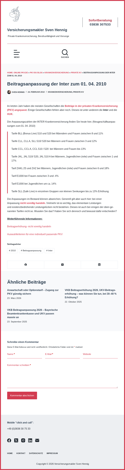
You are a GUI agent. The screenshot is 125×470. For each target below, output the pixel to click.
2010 (12, 250)
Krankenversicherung (57, 73)
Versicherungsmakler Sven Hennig (37, 30)
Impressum (52, 453)
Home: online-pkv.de (17, 73)
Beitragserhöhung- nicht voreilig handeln (29, 226)
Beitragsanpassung (31, 250)
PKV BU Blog (36, 73)
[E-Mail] (37, 440)
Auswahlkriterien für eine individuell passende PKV (35, 234)
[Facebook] (25, 265)
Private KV (76, 73)
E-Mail (49, 354)
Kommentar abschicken (22, 395)
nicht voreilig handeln (32, 203)
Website (87, 354)
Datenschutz (36, 453)
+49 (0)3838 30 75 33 (18, 428)
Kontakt (20, 453)
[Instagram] (23, 440)
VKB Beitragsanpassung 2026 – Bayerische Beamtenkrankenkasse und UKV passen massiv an (32, 314)
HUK (10, 114)
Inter (49, 250)
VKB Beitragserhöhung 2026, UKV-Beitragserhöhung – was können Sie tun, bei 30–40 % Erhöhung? (90, 294)
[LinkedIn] (99, 265)
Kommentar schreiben (19, 365)
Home (10, 453)
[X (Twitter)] (62, 265)
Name (11, 354)
